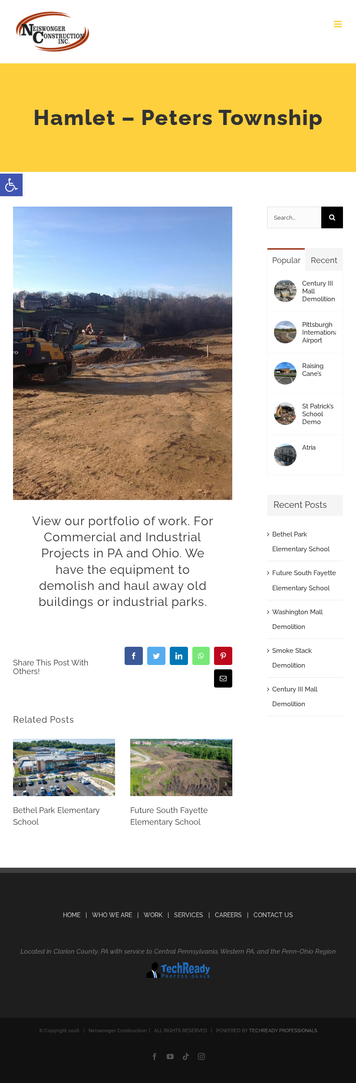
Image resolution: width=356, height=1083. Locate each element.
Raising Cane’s (312, 370)
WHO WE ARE (112, 915)
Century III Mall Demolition (318, 291)
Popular (286, 260)
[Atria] (285, 451)
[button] (11, 185)
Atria (309, 447)
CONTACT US (273, 915)
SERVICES (188, 915)
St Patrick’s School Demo (317, 414)
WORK (153, 915)
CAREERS (228, 915)
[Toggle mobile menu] (338, 24)
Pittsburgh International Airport (319, 332)
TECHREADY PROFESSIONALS (283, 1031)
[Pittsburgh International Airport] (285, 328)
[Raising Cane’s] (285, 369)
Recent (324, 260)
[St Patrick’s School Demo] (285, 410)
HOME (71, 915)
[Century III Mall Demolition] (285, 287)
